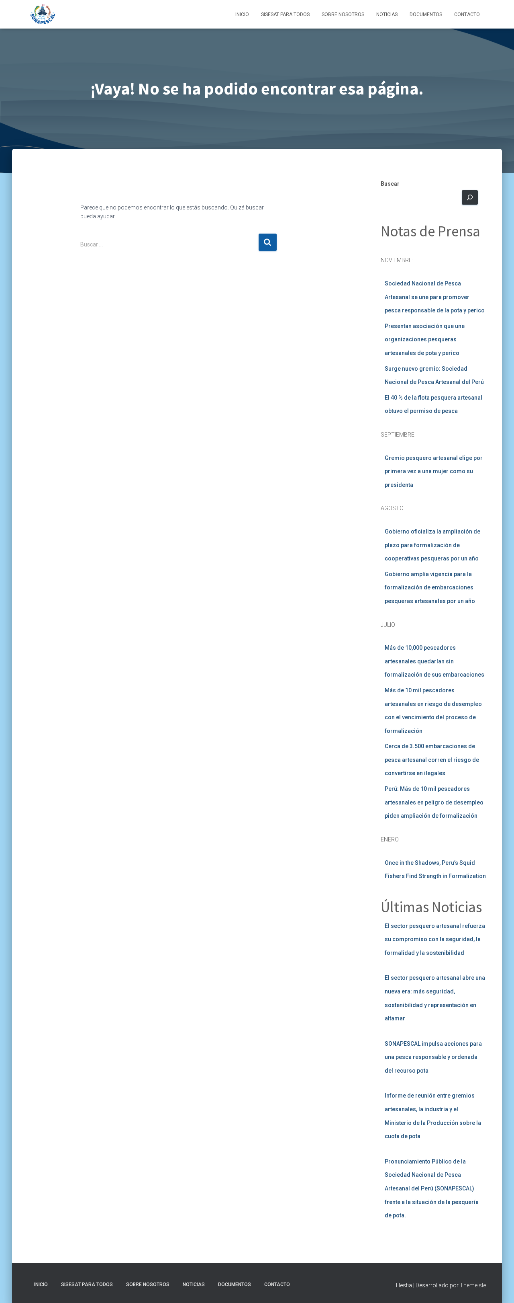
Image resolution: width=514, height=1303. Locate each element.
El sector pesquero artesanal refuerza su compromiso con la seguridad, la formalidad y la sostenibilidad (435, 939)
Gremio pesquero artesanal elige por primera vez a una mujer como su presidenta (434, 471)
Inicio (242, 14)
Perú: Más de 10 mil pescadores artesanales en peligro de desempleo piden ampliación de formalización (434, 802)
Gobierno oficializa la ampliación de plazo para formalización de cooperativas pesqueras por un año (432, 545)
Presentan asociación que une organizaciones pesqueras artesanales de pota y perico (425, 339)
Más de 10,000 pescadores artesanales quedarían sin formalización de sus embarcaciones (434, 661)
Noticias (387, 14)
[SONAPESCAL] (43, 14)
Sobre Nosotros (343, 14)
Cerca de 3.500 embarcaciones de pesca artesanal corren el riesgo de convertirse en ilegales (432, 759)
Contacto (467, 14)
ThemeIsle (473, 1285)
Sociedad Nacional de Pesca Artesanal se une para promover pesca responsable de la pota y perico (435, 297)
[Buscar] (470, 197)
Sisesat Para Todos (285, 14)
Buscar (390, 184)
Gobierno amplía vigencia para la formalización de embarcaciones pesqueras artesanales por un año (430, 587)
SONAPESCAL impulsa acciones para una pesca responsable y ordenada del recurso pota (433, 1057)
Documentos (426, 14)
